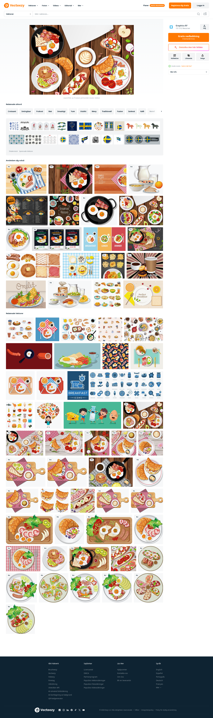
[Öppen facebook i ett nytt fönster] (60, 710)
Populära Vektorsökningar (94, 680)
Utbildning (52, 684)
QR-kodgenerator (55, 698)
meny (94, 111)
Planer (146, 5)
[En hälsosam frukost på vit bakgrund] (145, 179)
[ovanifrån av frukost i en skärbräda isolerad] (29, 529)
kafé (142, 111)
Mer (79, 5)
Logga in (200, 5)
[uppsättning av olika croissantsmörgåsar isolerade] (54, 501)
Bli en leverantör (124, 680)
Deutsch (159, 680)
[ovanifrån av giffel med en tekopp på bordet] (123, 443)
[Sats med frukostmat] (70, 294)
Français (159, 684)
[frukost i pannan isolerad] (70, 179)
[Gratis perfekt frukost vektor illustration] (143, 294)
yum (73, 111)
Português (160, 677)
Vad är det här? (186, 66)
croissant (12, 111)
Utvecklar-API (53, 687)
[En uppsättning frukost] (33, 265)
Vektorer (32, 5)
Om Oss (120, 677)
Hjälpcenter (122, 669)
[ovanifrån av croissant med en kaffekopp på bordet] (150, 443)
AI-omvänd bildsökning (58, 691)
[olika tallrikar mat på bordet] (141, 210)
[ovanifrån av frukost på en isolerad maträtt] (69, 529)
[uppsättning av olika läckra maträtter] (19, 415)
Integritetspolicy (147, 710)
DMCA (86, 673)
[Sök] (198, 13)
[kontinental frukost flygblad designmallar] (57, 239)
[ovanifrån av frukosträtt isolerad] (150, 558)
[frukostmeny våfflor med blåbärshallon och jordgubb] (110, 179)
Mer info (173, 72)
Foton (44, 5)
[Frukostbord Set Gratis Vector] (81, 265)
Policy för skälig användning (166, 710)
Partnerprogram (90, 677)
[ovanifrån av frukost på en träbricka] (145, 239)
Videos (56, 5)
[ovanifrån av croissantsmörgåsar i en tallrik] (149, 472)
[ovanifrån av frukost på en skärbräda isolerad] (25, 472)
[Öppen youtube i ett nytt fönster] (84, 710)
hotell (152, 111)
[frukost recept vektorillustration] (64, 210)
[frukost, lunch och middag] (105, 239)
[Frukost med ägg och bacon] (26, 179)
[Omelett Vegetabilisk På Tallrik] (26, 294)
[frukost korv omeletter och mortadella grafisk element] (29, 356)
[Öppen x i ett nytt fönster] (80, 710)
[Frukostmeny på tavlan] (27, 210)
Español (159, 673)
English (159, 669)
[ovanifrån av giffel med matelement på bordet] (64, 443)
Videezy (51, 677)
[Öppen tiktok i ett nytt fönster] (76, 710)
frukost (39, 111)
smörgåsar (26, 111)
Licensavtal (88, 669)
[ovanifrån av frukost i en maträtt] (23, 558)
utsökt (83, 111)
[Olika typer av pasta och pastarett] (113, 265)
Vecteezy (52, 673)
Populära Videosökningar (94, 687)
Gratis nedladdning (188, 37)
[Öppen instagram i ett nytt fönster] (64, 710)
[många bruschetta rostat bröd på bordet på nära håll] (83, 501)
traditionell (107, 111)
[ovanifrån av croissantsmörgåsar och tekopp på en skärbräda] (22, 501)
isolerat (131, 111)
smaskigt (61, 111)
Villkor (137, 710)
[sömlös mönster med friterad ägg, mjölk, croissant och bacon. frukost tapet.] (115, 356)
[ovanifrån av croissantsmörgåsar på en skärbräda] (67, 472)
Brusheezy (52, 669)
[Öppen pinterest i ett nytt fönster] (72, 710)
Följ (204, 28)
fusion (120, 111)
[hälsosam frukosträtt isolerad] (18, 239)
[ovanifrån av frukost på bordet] (143, 415)
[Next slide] (159, 111)
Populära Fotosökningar (94, 684)
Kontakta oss (122, 673)
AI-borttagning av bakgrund (60, 695)
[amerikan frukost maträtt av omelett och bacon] (77, 356)
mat (50, 111)
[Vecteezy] (14, 5)
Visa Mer (142, 139)
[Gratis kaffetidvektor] (145, 265)
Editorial (68, 5)
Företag (51, 680)
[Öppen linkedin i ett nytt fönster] (68, 710)
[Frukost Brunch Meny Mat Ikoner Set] (107, 294)
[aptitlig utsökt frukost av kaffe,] (47, 329)
